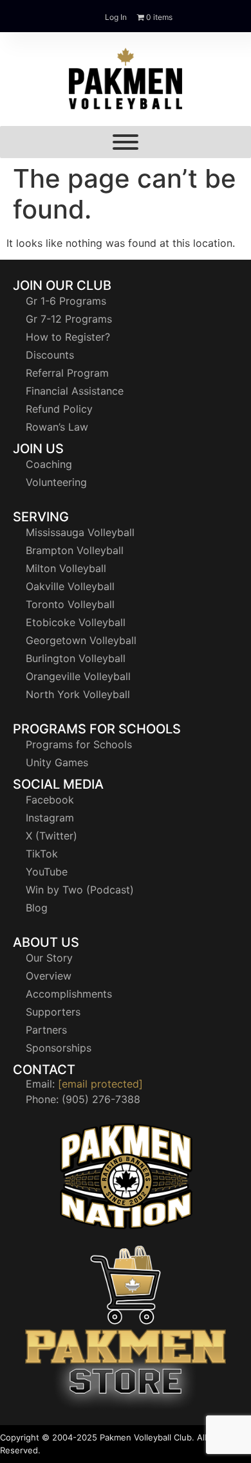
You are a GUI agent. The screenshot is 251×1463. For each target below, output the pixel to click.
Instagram (50, 817)
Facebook (50, 799)
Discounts (50, 354)
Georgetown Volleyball (81, 640)
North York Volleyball (78, 694)
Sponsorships (58, 1047)
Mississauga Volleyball (80, 532)
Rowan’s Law (57, 426)
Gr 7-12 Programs (69, 318)
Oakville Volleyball (70, 586)
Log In (116, 17)
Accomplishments (69, 993)
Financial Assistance (75, 390)
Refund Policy (59, 408)
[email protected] (100, 1083)
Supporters (53, 1011)
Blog (37, 907)
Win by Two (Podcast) (80, 889)
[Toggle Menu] (125, 142)
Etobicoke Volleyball (76, 622)
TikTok (42, 853)
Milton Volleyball (66, 568)
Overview (48, 975)
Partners (46, 1029)
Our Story (49, 957)
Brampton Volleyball (75, 550)
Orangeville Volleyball (78, 676)
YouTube (47, 871)
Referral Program (67, 372)
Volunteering (56, 482)
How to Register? (68, 336)
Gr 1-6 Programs (66, 300)
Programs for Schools (79, 744)
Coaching (49, 464)
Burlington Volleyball (76, 658)
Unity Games (57, 762)
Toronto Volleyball (70, 604)
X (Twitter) (51, 835)
